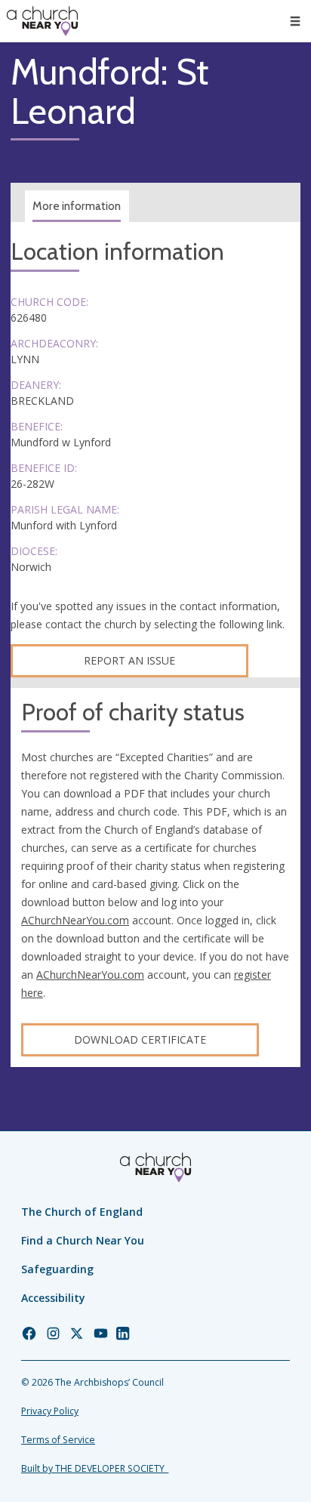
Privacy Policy (50, 1411)
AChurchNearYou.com (75, 920)
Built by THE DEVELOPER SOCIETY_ (94, 1468)
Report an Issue (129, 660)
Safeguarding (57, 1269)
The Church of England (82, 1211)
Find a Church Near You (82, 1240)
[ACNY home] (42, 21)
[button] (295, 21)
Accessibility (53, 1298)
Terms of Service (58, 1439)
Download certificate (140, 1039)
